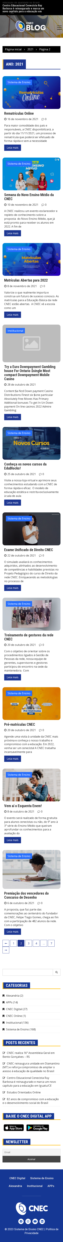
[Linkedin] (42, 1221)
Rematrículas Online (19, 113)
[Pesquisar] (56, 972)
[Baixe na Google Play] (37, 1127)
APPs (9, 1002)
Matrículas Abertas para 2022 (26, 280)
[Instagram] (28, 1221)
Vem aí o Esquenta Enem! (23, 806)
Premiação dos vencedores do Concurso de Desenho (26, 895)
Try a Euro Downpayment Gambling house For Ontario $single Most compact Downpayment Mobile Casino (29, 373)
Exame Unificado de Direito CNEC (28, 550)
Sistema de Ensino (19, 82)
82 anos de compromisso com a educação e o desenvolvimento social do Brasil (31, 1101)
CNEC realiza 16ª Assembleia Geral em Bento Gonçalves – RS (29, 1055)
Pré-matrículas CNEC (19, 724)
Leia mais (12, 147)
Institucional (15, 331)
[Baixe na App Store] (14, 1127)
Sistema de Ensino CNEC (29, 1229)
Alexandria (12, 995)
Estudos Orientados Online (24, 1092)
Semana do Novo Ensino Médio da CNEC (29, 197)
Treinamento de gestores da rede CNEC (28, 637)
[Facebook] (21, 1221)
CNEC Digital (14, 1009)
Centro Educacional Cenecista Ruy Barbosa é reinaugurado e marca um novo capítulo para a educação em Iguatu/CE (23, 8)
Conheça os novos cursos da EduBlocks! (25, 466)
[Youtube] (35, 1221)
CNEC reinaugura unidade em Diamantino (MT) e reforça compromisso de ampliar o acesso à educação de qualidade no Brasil (31, 1067)
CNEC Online (14, 1016)
